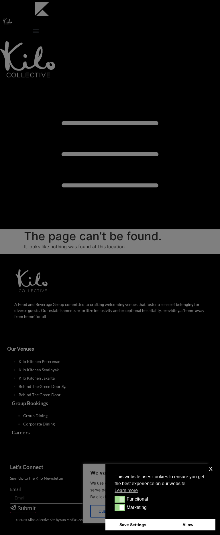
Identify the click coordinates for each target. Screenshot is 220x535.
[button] (120, 499)
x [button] (211, 468)
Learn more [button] (126, 490)
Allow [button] (187, 524)
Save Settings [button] (132, 524)
